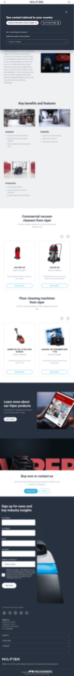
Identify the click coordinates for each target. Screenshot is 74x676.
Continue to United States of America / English (21, 23)
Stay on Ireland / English (49, 23)
